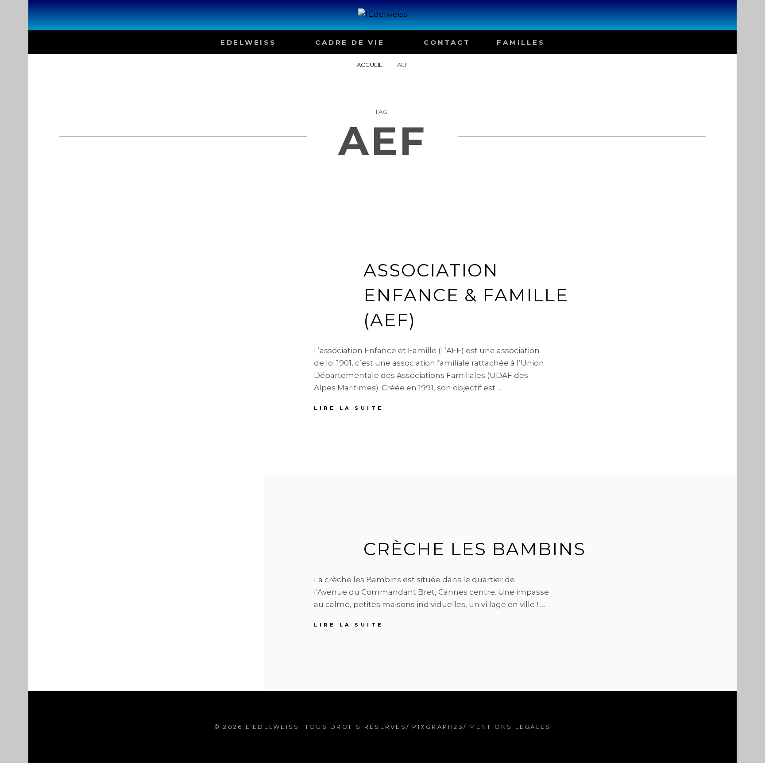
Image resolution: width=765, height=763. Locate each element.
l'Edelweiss (273, 726)
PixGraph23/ (438, 726)
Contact (447, 42)
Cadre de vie (349, 42)
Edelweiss (248, 42)
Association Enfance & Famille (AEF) (465, 295)
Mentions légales (510, 726)
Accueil (369, 64)
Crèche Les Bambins (474, 549)
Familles (521, 42)
